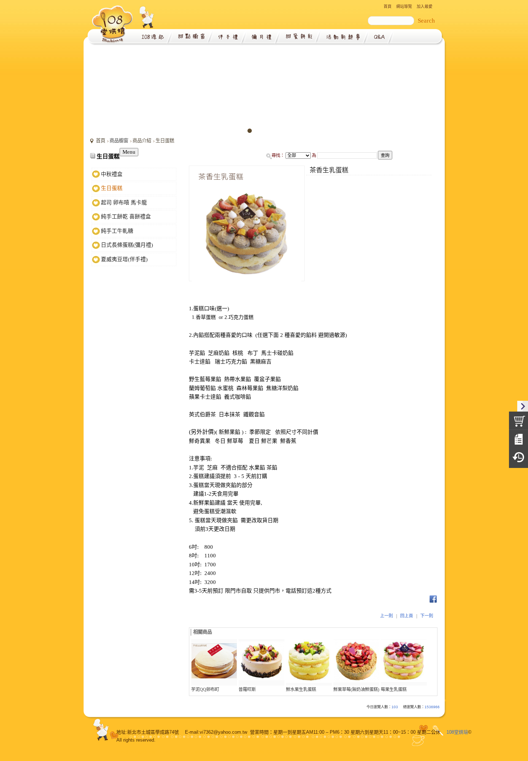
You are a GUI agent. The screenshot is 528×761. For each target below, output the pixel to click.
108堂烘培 (457, 732)
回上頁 (406, 615)
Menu (128, 152)
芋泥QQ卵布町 (205, 689)
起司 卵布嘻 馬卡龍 (124, 202)
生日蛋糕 (165, 140)
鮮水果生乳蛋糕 (301, 689)
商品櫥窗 (119, 140)
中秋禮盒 (111, 174)
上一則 (386, 615)
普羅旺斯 (247, 689)
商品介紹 (142, 140)
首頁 (100, 140)
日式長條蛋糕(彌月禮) (127, 245)
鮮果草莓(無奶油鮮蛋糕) (356, 689)
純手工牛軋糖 (117, 231)
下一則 (426, 615)
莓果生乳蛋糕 (394, 689)
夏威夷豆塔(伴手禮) (124, 259)
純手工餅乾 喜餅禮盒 (126, 216)
